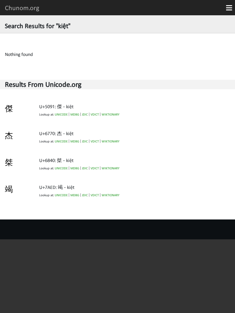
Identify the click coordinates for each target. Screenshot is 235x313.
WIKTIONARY (110, 114)
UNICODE (61, 114)
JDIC (85, 114)
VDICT (95, 114)
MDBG (74, 114)
